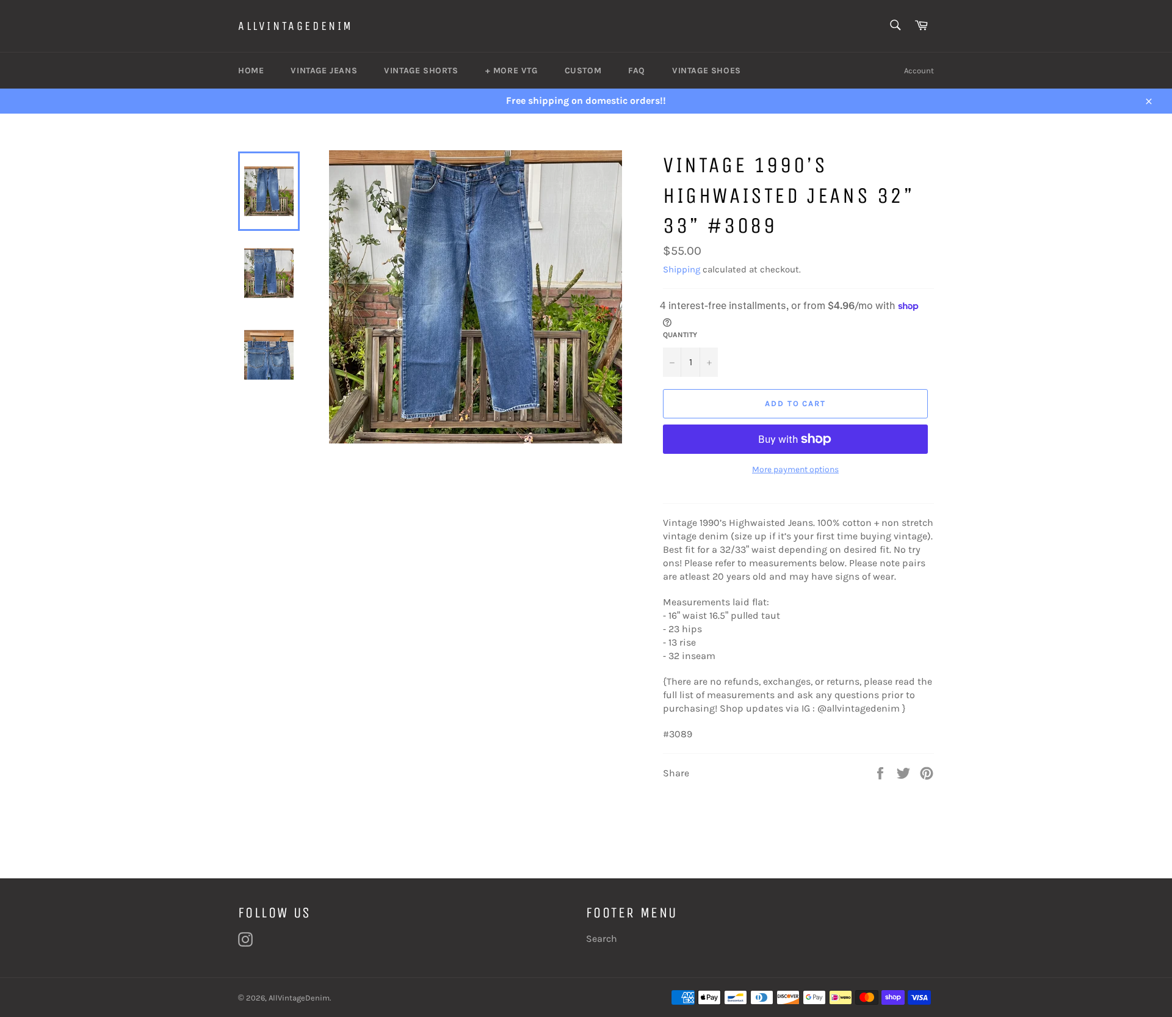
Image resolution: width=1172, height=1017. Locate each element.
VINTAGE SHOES (706, 70)
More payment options (795, 469)
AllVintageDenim (295, 26)
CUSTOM (583, 70)
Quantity (680, 334)
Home (251, 70)
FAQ (636, 70)
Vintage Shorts (421, 70)
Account (919, 70)
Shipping (681, 269)
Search (601, 938)
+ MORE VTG (511, 70)
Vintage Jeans (324, 70)
